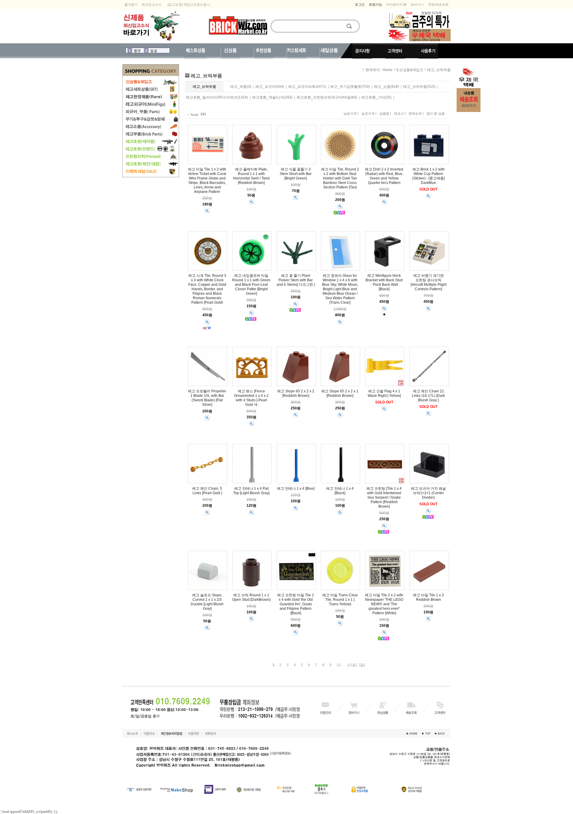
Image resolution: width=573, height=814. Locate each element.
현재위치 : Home (378, 70)
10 (339, 665)
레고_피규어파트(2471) (307, 87)
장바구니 (417, 4)
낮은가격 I (351, 113)
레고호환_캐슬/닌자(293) (272, 97)
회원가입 (375, 4)
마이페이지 (394, 4)
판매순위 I (416, 113)
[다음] (352, 665)
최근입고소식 (151, 4)
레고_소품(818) (386, 87)
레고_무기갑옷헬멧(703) (350, 87)
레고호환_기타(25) (376, 97)
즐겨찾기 (131, 4)
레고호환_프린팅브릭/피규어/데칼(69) (327, 97)
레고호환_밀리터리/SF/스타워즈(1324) (217, 97)
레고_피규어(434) (269, 87)
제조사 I (400, 113)
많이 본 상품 (435, 113)
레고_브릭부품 (439, 70)
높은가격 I (368, 113)
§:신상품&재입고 (409, 70)
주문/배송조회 (438, 4)
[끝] (362, 665)
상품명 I (385, 113)
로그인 (360, 4)
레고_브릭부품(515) (419, 87)
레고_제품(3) (240, 87)
